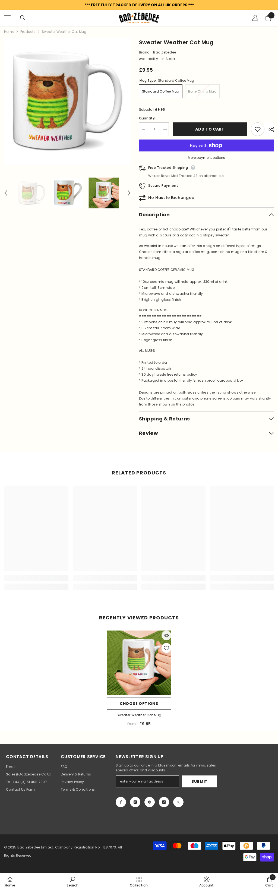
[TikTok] (164, 802)
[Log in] (255, 18)
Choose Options (139, 703)
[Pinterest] (149, 802)
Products (28, 31)
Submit (199, 781)
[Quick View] (166, 635)
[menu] (7, 18)
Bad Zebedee (164, 52)
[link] (36, 578)
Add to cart (211, 129)
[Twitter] (178, 802)
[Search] (23, 18)
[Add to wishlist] (257, 129)
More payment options (206, 157)
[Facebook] (121, 802)
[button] (6, 193)
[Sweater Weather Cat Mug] (139, 663)
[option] (67, 101)
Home (9, 31)
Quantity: (147, 118)
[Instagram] (135, 802)
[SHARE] (269, 129)
